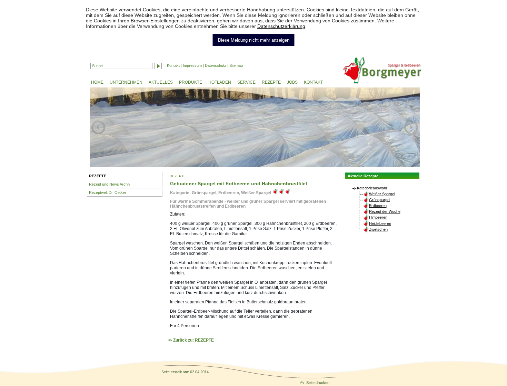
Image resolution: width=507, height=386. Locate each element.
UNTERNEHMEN (126, 82)
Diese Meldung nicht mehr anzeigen (253, 40)
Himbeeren (378, 217)
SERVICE (246, 82)
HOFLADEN (219, 82)
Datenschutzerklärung (281, 26)
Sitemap (236, 65)
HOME (97, 82)
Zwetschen (378, 229)
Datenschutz (215, 65)
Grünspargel (379, 200)
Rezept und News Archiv (109, 184)
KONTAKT (313, 82)
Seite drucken (317, 382)
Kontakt (173, 65)
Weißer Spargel (382, 194)
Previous (98, 127)
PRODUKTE (190, 82)
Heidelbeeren (380, 223)
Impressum (192, 65)
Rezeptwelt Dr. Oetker (107, 192)
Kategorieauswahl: (372, 188)
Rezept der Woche (384, 211)
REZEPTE (271, 82)
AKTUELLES (161, 82)
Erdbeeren (378, 206)
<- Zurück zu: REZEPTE (191, 340)
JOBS (292, 82)
